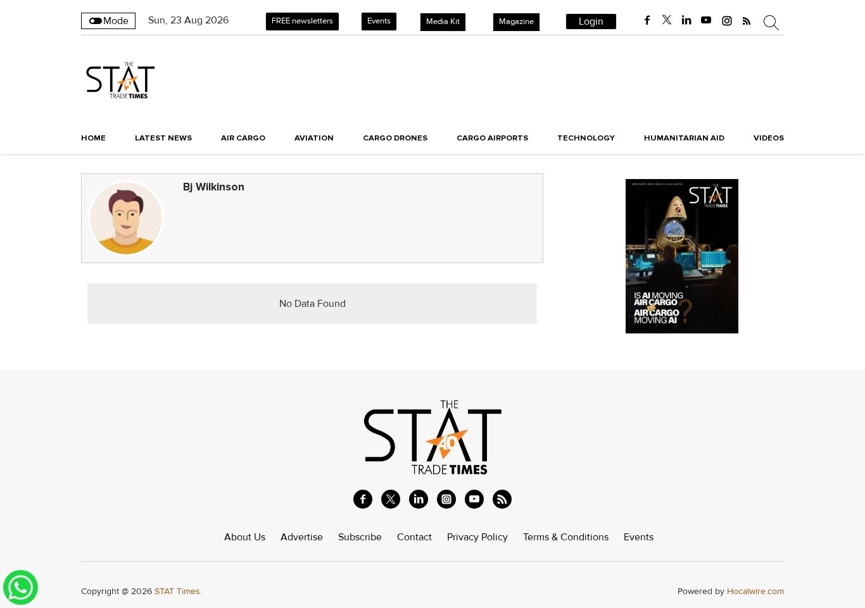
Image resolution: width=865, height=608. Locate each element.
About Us (244, 537)
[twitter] (667, 20)
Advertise (302, 537)
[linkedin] (686, 20)
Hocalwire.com (755, 591)
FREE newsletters (302, 21)
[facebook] (647, 20)
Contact (414, 537)
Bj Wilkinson (213, 187)
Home (93, 138)
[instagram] (727, 20)
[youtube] (706, 20)
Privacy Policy (477, 537)
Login (591, 21)
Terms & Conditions (566, 537)
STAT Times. (178, 591)
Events (379, 21)
